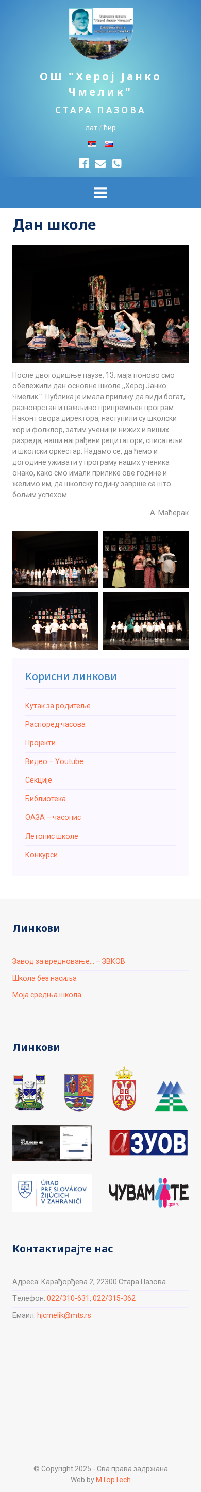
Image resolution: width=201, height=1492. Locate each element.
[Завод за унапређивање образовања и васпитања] (148, 1143)
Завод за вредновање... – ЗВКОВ (68, 961)
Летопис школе (51, 836)
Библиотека (45, 798)
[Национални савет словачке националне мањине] (171, 1096)
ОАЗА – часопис (53, 817)
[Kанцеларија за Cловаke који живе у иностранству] (52, 1193)
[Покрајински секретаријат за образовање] (78, 1092)
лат (91, 128)
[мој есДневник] (52, 1143)
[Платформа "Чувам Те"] (148, 1193)
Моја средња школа (46, 995)
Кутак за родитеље (58, 706)
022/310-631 (68, 1298)
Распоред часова (55, 724)
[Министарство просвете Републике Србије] (124, 1088)
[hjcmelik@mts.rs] (100, 163)
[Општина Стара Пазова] (29, 1092)
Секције (38, 780)
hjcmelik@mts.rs (64, 1315)
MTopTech (113, 1480)
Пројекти (40, 743)
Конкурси (41, 855)
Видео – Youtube (54, 761)
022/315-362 (114, 1298)
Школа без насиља (44, 978)
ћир (110, 128)
